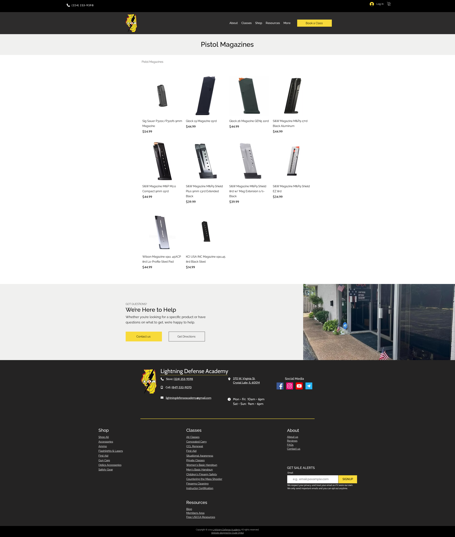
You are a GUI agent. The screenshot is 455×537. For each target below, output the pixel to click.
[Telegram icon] (308, 385)
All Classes (192, 437)
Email (290, 473)
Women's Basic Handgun (201, 465)
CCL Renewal (194, 446)
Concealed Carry (196, 441)
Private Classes (195, 460)
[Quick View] (162, 96)
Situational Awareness (199, 455)
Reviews (292, 440)
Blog (189, 509)
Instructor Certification (199, 488)
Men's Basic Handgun (199, 469)
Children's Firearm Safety (201, 474)
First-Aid (191, 451)
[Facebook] (280, 385)
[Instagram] (289, 385)
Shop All (103, 437)
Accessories (105, 441)
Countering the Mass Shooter (204, 479)
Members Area (195, 513)
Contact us (293, 448)
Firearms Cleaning (197, 483)
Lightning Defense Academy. (227, 529)
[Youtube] (299, 385)
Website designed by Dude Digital (227, 533)
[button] (389, 4)
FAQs (290, 444)
